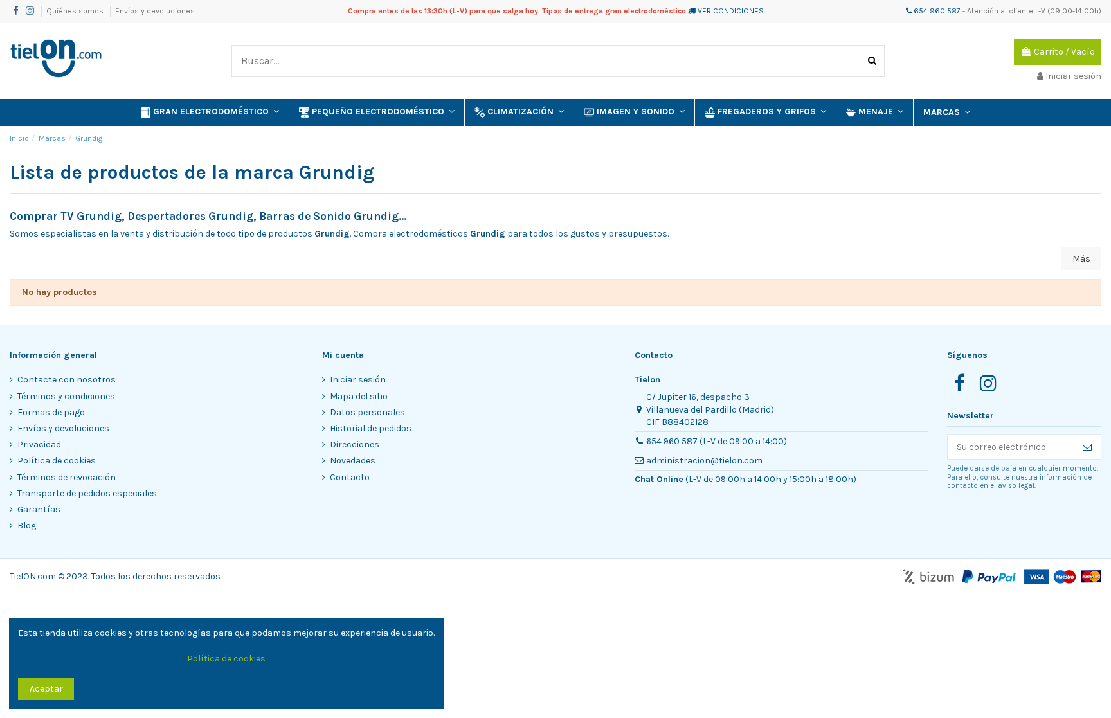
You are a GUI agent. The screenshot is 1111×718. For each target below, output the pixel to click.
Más (1081, 258)
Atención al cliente (1000, 10)
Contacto (350, 477)
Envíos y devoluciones (155, 10)
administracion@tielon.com (704, 460)
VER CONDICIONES (731, 10)
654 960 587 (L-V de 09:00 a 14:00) (716, 441)
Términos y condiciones (66, 396)
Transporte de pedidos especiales (87, 493)
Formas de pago (51, 412)
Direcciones (354, 444)
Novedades (352, 460)
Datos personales (367, 412)
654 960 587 (936, 10)
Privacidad (39, 444)
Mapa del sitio (359, 396)
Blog (26, 525)
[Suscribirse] (1087, 447)
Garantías (38, 509)
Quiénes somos (75, 10)
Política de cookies (56, 460)
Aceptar (46, 688)
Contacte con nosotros (66, 379)
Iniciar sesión (358, 379)
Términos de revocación (66, 477)
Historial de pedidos (370, 428)
